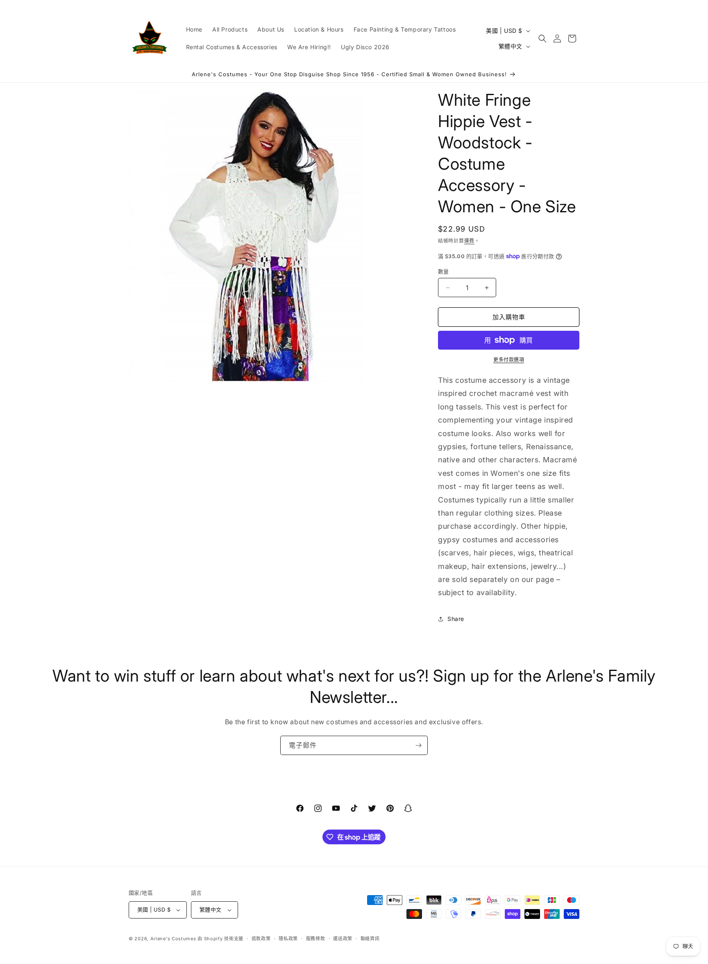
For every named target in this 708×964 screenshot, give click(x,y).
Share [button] (455, 618)
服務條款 (315, 938)
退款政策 (261, 938)
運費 (469, 241)
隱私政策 (288, 938)
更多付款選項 (508, 360)
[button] (542, 39)
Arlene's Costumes (173, 938)
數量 (443, 271)
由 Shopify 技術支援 (220, 938)
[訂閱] (418, 745)
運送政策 (342, 938)
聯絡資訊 (370, 938)
